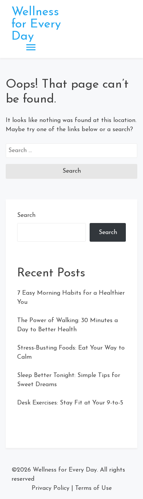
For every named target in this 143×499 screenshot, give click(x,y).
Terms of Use (93, 488)
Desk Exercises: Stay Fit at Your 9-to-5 (70, 403)
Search (26, 215)
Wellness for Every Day (36, 24)
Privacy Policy (50, 488)
